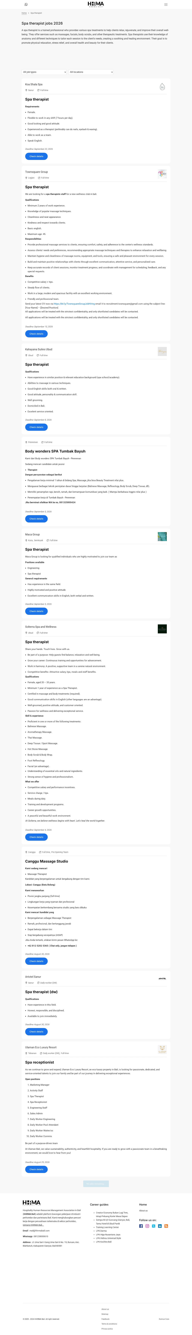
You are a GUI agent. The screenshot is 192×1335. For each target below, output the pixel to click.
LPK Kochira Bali (103, 1242)
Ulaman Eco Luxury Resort (41, 1047)
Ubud (30, 355)
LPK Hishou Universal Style (108, 1238)
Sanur (31, 90)
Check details (36, 156)
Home (24, 13)
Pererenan (33, 442)
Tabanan (32, 1053)
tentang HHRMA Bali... (33, 1225)
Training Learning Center (107, 1227)
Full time (44, 90)
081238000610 (41, 1236)
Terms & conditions (109, 1324)
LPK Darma (101, 1231)
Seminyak (38, 540)
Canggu (32, 852)
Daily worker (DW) (48, 983)
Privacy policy (107, 1329)
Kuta (30, 540)
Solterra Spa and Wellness (40, 626)
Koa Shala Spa (33, 84)
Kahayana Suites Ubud (38, 349)
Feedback (105, 1319)
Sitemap (105, 1314)
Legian (31, 178)
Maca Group (32, 534)
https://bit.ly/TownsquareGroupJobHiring (74, 303)
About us (143, 1210)
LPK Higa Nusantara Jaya (108, 1234)
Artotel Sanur (33, 976)
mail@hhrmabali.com (40, 1230)
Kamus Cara (164, 1319)
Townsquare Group (36, 171)
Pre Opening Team (59, 852)
